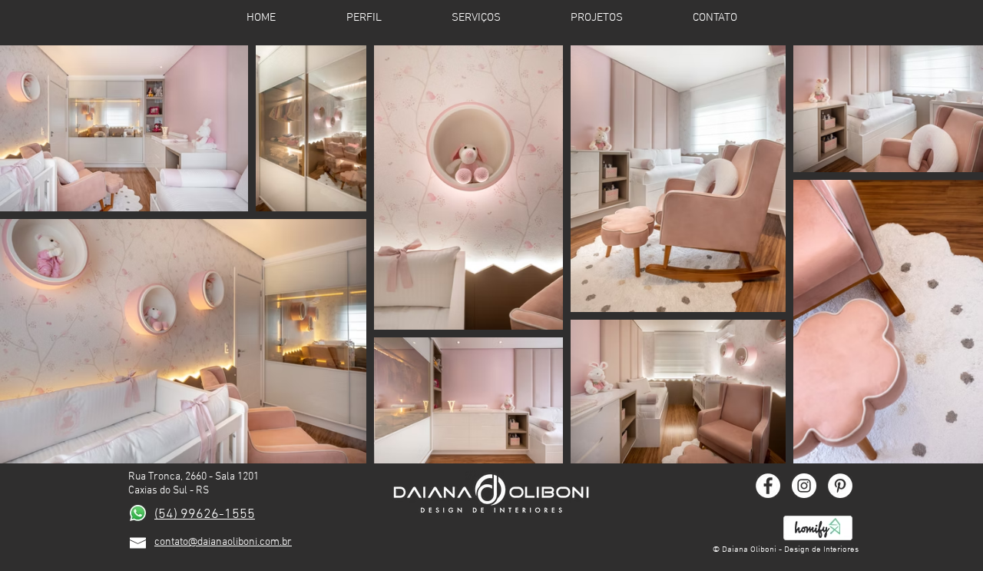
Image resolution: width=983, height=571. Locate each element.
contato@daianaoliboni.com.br (223, 542)
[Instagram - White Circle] (804, 485)
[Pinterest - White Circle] (840, 485)
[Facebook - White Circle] (768, 485)
